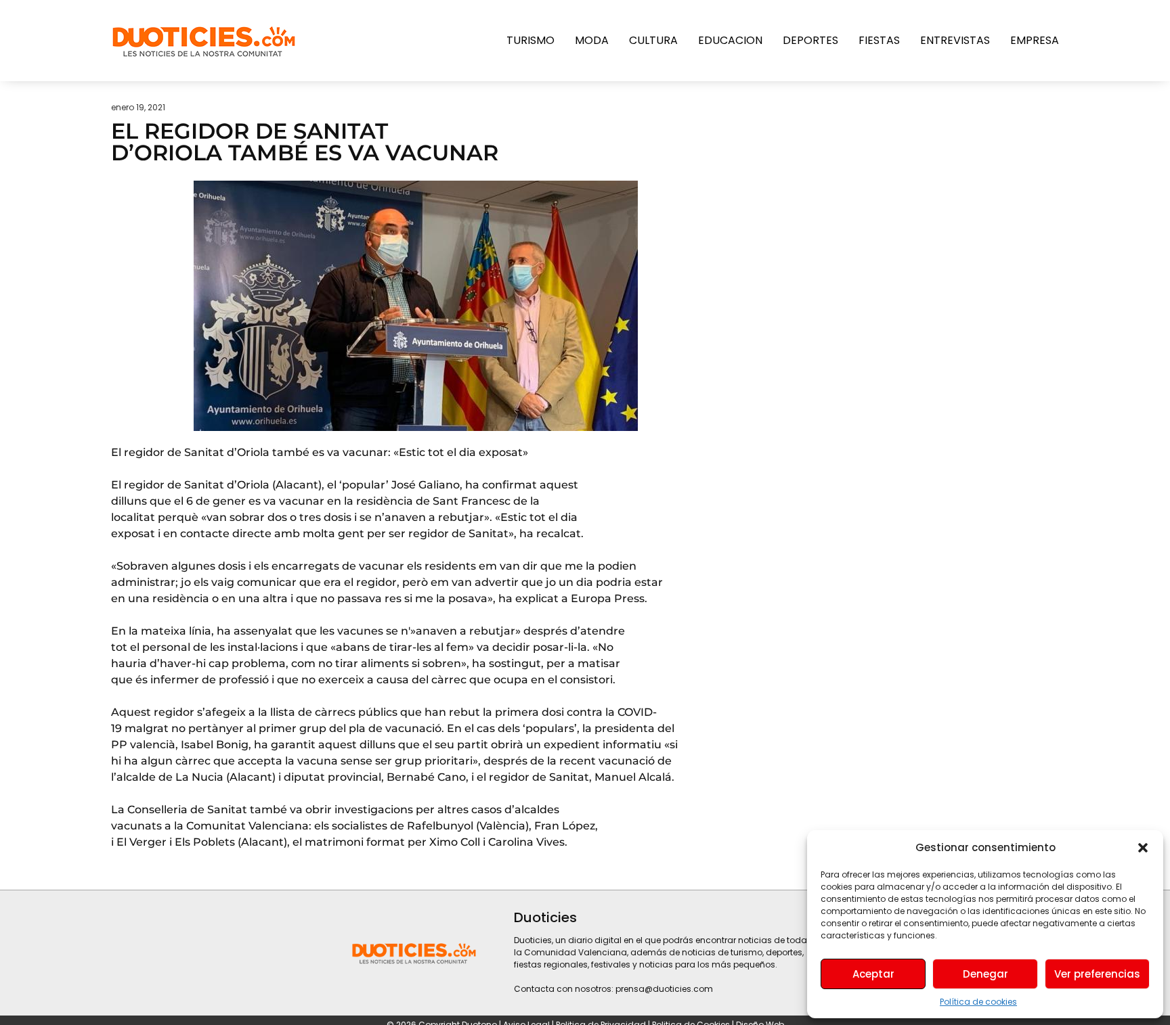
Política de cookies (978, 1001)
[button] (1143, 848)
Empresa (1034, 40)
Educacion (730, 40)
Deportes (810, 40)
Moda (592, 40)
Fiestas (879, 40)
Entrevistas (955, 40)
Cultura (653, 40)
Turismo (530, 40)
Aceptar (873, 974)
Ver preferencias (1097, 974)
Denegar (985, 974)
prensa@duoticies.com (664, 989)
